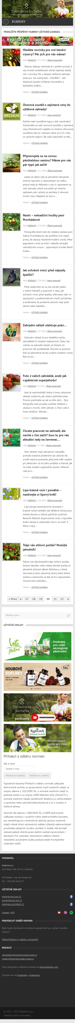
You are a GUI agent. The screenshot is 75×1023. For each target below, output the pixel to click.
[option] (37, 9)
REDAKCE (32, 60)
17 (26, 599)
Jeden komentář (54, 115)
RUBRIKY (18, 22)
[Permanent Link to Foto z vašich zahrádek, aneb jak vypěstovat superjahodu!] (10, 381)
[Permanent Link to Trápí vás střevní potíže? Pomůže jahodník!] (10, 551)
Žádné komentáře (54, 60)
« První (13, 599)
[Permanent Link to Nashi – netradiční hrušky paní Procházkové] (10, 221)
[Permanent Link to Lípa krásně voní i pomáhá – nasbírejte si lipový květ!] (10, 496)
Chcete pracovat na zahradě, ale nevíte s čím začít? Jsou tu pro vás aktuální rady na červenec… (46, 435)
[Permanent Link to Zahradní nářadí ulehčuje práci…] (10, 331)
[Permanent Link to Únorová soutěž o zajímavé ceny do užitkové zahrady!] (10, 110)
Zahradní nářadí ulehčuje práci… (45, 325)
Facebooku (22, 975)
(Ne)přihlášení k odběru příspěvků (20, 939)
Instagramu (34, 975)
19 (40, 599)
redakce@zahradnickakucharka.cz (18, 959)
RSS (13, 912)
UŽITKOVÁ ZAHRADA (39, 92)
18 (33, 599)
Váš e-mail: (9, 763)
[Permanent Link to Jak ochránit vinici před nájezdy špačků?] (10, 276)
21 (55, 599)
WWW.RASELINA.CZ (11, 896)
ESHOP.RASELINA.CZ (12, 900)
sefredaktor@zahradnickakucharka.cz (19, 955)
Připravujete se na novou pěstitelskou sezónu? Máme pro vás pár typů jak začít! (47, 160)
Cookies (5, 912)
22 (62, 599)
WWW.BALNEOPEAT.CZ (13, 904)
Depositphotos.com (49, 967)
